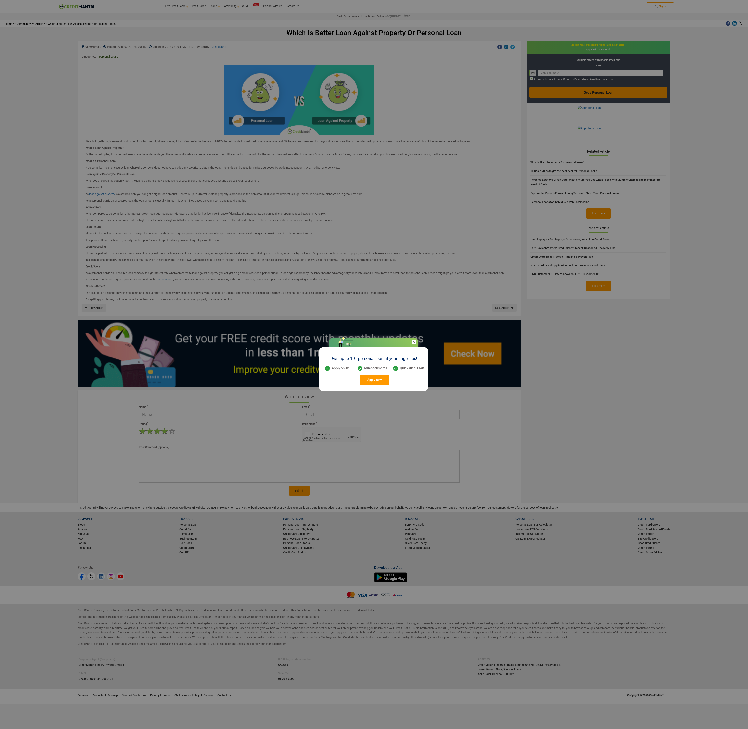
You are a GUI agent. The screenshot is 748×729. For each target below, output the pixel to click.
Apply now (374, 380)
